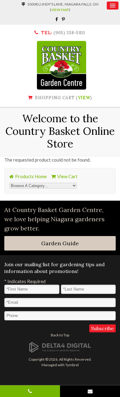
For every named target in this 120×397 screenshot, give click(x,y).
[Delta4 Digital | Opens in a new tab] (60, 347)
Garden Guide (60, 243)
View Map (60, 9)
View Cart (67, 176)
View (84, 97)
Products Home (31, 176)
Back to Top (60, 335)
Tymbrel (72, 365)
